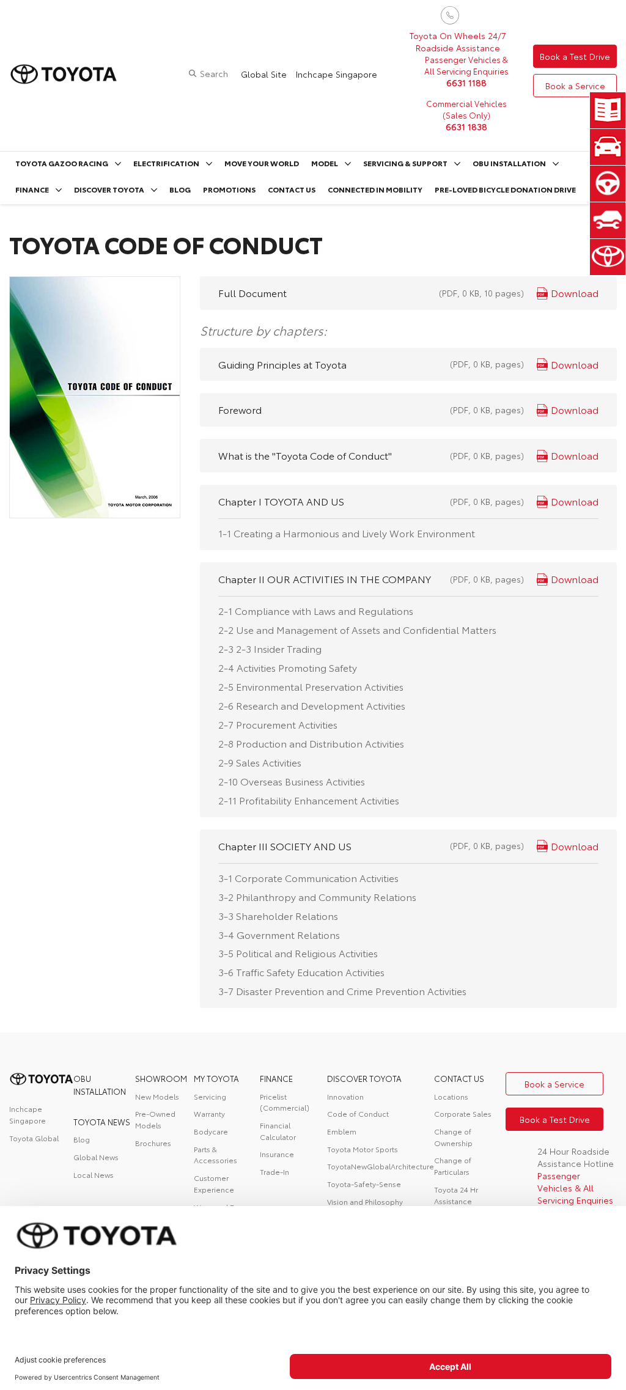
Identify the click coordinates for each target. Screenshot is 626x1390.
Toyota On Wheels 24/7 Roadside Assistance (458, 41)
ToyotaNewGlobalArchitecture (380, 1166)
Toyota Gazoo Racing (61, 163)
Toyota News (101, 1121)
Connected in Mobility (375, 189)
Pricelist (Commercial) (284, 1102)
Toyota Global (34, 1138)
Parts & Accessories (215, 1155)
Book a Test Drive (575, 56)
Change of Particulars (452, 1166)
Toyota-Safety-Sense (364, 1184)
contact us (459, 1078)
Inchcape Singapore (336, 74)
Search (214, 73)
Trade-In (274, 1171)
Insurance (277, 1154)
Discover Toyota (109, 189)
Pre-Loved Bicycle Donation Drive (505, 189)
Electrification (166, 163)
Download (574, 292)
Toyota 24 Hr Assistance (456, 1195)
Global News (96, 1157)
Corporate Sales (463, 1113)
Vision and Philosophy (365, 1201)
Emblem (341, 1131)
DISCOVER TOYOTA (364, 1078)
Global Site (264, 74)
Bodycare (211, 1131)
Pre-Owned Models (155, 1119)
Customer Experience (214, 1183)
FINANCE (276, 1078)
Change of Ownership (453, 1137)
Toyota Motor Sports (362, 1149)
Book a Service (575, 85)
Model (324, 163)
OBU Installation (509, 163)
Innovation (345, 1096)
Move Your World (261, 163)
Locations (451, 1096)
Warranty (209, 1113)
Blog (180, 189)
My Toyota (216, 1078)
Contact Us (291, 189)
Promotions (229, 189)
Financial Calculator (278, 1131)
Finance (32, 189)
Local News (93, 1174)
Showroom (161, 1078)
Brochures (153, 1143)
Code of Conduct (358, 1113)
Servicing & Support (405, 163)
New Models (157, 1096)
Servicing (210, 1096)
